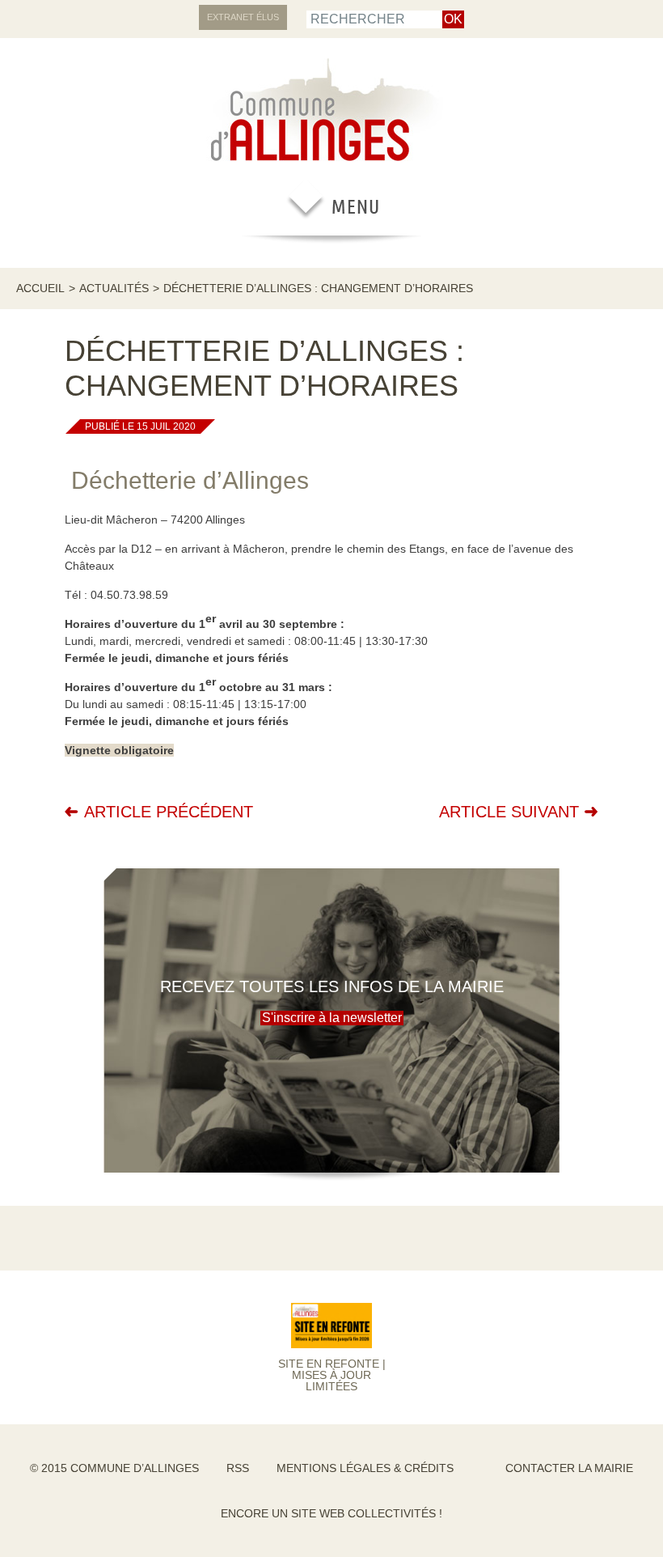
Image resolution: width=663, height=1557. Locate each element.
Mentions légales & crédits (365, 1468)
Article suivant (509, 812)
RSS (237, 1468)
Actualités (114, 288)
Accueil (40, 288)
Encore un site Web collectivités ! (331, 1513)
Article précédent (168, 812)
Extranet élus (243, 17)
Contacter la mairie (569, 1468)
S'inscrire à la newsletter (332, 1018)
